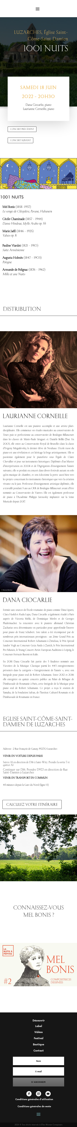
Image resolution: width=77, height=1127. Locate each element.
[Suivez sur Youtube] (48, 1093)
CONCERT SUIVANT (20, 140)
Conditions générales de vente (34, 1106)
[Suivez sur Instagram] (38, 1093)
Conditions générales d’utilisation (34, 1099)
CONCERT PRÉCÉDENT (22, 129)
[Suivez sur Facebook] (29, 1093)
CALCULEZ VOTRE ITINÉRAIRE (32, 804)
